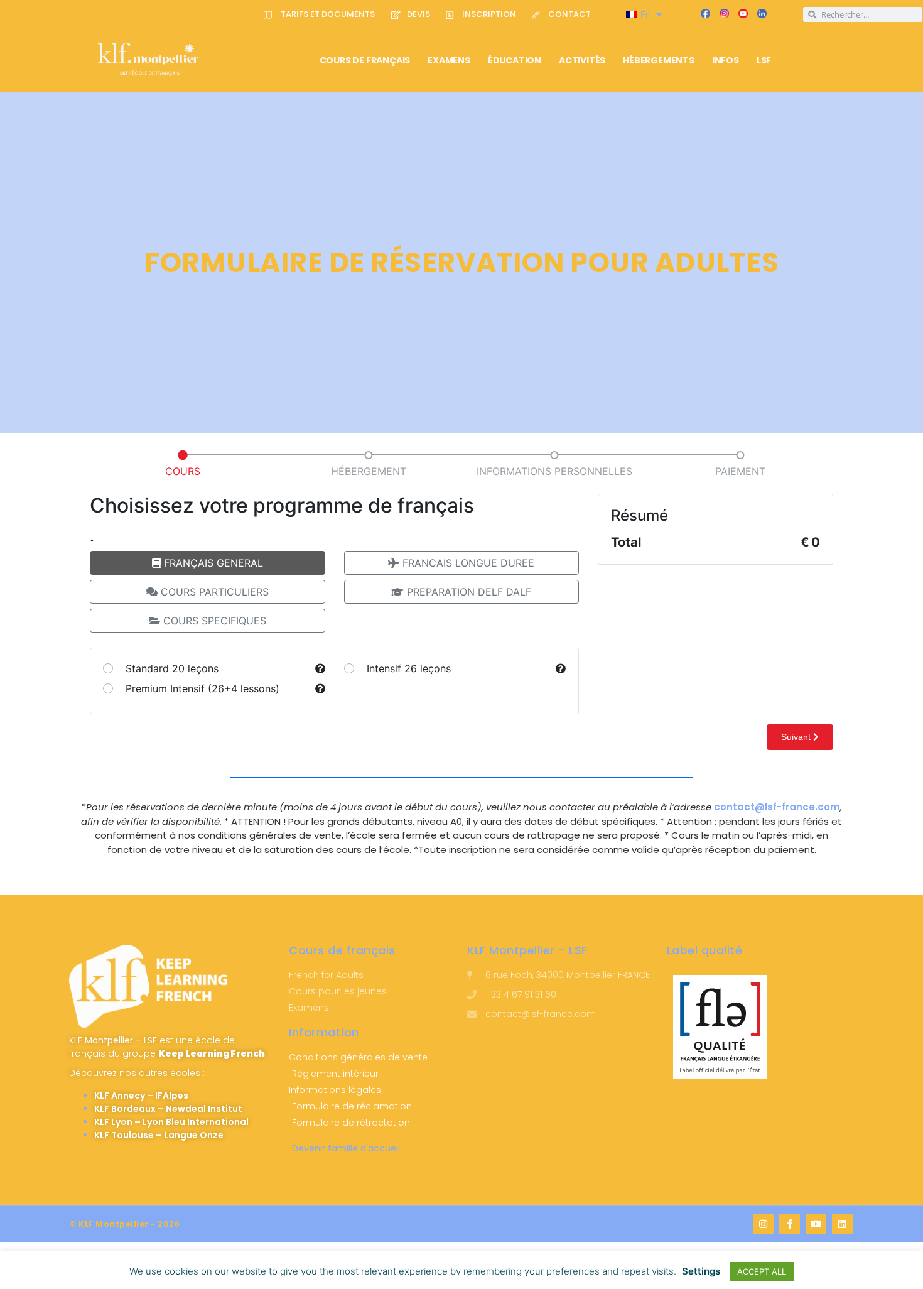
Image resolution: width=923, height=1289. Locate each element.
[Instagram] (763, 1224)
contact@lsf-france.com (777, 806)
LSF (764, 60)
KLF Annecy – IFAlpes (141, 1095)
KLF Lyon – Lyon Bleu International (171, 1122)
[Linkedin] (842, 1224)
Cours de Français (365, 60)
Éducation (514, 60)
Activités (582, 60)
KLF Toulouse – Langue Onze (159, 1135)
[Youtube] (816, 1224)
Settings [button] (701, 1271)
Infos (725, 60)
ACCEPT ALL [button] (761, 1271)
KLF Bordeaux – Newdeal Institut (168, 1108)
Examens (449, 60)
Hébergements (658, 60)
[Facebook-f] (789, 1224)
